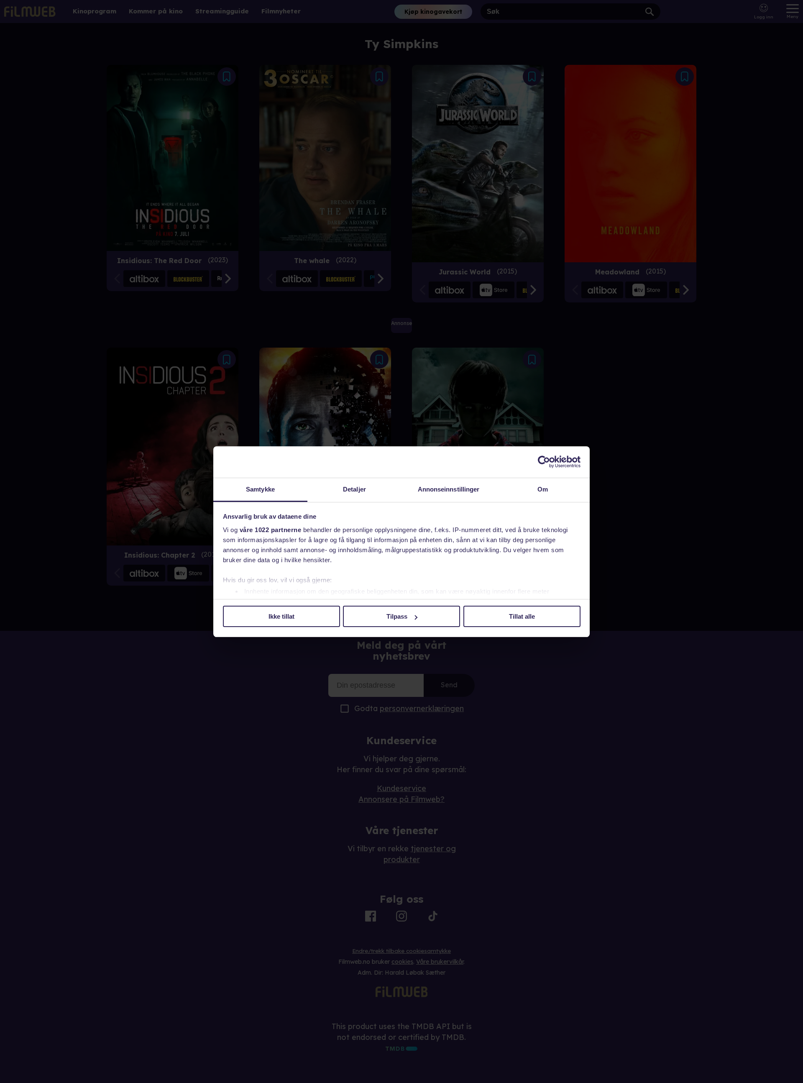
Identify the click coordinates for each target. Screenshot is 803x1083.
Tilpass (396, 616)
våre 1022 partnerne (271, 529)
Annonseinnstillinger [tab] (449, 489)
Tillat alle (522, 616)
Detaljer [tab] (354, 489)
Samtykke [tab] (260, 489)
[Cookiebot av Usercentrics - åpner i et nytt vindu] (544, 462)
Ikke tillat (281, 616)
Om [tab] (542, 489)
